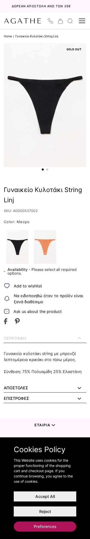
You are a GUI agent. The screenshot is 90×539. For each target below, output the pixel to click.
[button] (43, 169)
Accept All (45, 496)
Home (8, 36)
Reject (45, 511)
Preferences (45, 526)
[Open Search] (70, 21)
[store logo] (25, 21)
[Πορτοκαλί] (45, 247)
